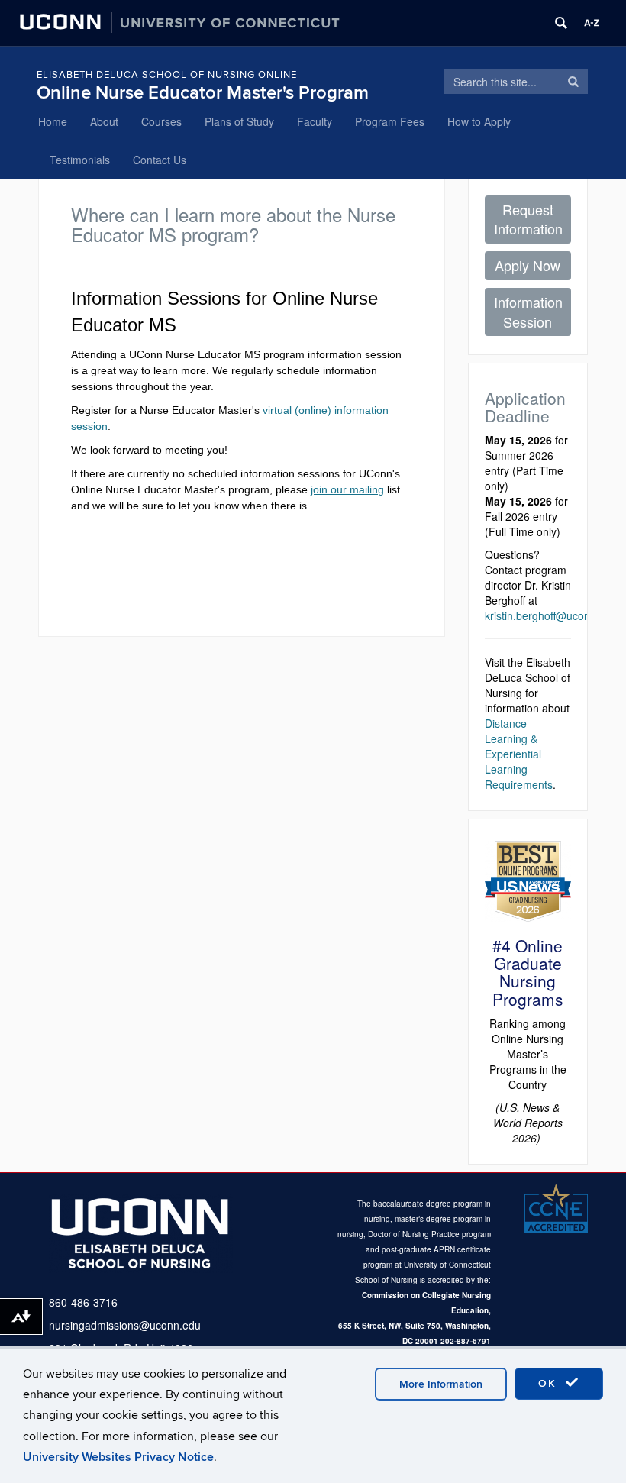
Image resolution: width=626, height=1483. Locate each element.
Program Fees (389, 121)
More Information (440, 1384)
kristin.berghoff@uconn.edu (551, 615)
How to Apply (479, 121)
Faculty (314, 121)
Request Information (528, 219)
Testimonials (80, 159)
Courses (161, 121)
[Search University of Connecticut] (561, 23)
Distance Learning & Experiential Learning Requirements (519, 754)
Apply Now (527, 265)
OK (549, 1383)
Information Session (528, 311)
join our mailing (347, 489)
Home (52, 121)
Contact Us (159, 159)
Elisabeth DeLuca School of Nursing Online (167, 75)
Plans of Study (239, 121)
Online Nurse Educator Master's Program (203, 93)
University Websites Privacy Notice (118, 1457)
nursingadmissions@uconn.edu (125, 1325)
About (104, 121)
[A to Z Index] (591, 23)
